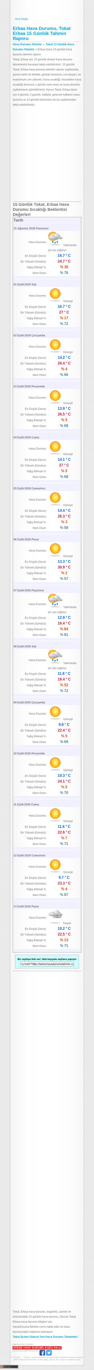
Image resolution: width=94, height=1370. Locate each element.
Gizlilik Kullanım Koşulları (25, 1351)
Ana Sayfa (21, 19)
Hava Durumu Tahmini (47, 9)
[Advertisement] (47, 154)
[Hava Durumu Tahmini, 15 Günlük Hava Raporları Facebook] (42, 1355)
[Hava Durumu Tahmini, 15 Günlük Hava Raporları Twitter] (49, 1355)
